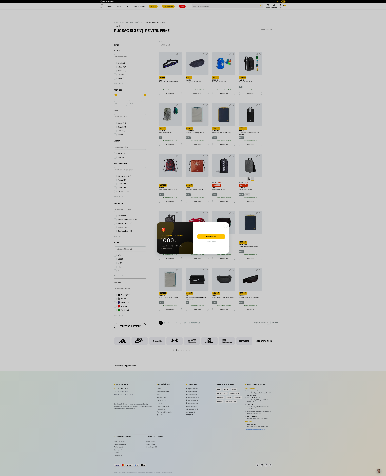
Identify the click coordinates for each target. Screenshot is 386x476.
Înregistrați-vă (211, 236)
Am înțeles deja (211, 241)
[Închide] (225, 226)
